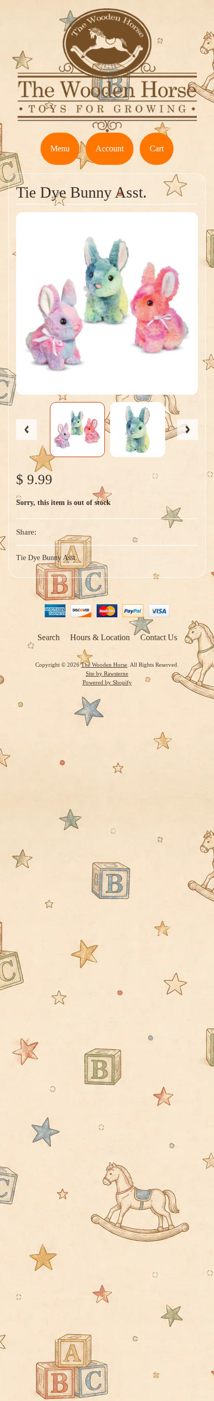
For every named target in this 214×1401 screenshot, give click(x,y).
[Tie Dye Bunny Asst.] (77, 429)
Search (48, 637)
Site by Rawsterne (107, 673)
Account (110, 148)
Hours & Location (100, 637)
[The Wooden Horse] (107, 126)
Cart (157, 148)
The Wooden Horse (104, 664)
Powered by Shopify (107, 682)
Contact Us (158, 637)
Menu (60, 148)
